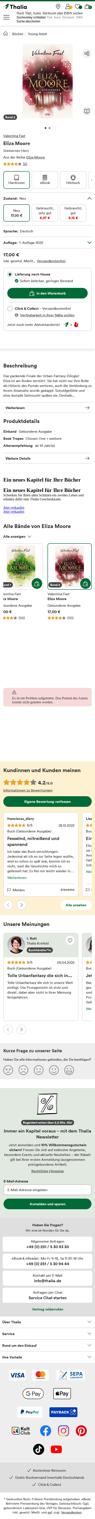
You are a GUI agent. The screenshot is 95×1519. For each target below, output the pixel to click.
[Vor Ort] (58, 6)
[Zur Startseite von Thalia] (25, 6)
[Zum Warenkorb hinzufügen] (37, 583)
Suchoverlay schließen (31, 17)
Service (8, 1333)
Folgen (70, 940)
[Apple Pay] (62, 1394)
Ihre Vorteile (12, 1357)
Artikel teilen (86, 53)
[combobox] (10, 274)
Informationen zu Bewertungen (28, 790)
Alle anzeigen (14, 536)
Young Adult (37, 34)
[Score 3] (39, 1070)
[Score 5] (69, 1070)
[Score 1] (8, 1070)
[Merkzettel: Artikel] (77, 6)
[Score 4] (54, 1070)
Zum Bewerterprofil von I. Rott (41, 945)
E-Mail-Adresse (16, 1181)
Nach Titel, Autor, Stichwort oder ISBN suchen (50, 13)
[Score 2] (23, 1070)
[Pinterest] (81, 1431)
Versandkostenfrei (51, 261)
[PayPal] (29, 1413)
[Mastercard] (40, 1375)
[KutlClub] (20, 1431)
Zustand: (14, 198)
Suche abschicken (28, 21)
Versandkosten (71, 1512)
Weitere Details (18, 458)
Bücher (17, 34)
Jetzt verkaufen (13, 507)
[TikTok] (38, 1450)
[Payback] (63, 1413)
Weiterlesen (15, 407)
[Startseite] (5, 33)
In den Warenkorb (51, 293)
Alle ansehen (76, 905)
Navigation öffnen (6, 17)
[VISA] (17, 1375)
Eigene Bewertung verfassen (47, 801)
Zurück (8, 905)
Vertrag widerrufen (47, 1309)
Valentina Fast (14, 136)
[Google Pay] (33, 1394)
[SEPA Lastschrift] (70, 1375)
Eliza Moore (35, 157)
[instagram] (63, 1431)
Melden (19, 890)
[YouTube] (56, 1450)
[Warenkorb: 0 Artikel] (87, 6)
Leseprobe (86, 111)
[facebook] (45, 1431)
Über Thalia (11, 1322)
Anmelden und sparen (47, 1203)
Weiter (21, 905)
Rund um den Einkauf (19, 1345)
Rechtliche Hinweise (47, 1171)
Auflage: (23, 242)
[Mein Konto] (67, 6)
